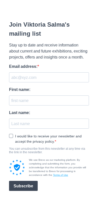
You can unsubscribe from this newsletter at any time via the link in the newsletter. (47, 150)
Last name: (19, 113)
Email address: (23, 66)
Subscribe (23, 186)
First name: (19, 89)
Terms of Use (60, 175)
